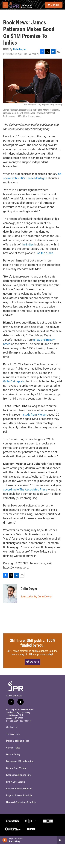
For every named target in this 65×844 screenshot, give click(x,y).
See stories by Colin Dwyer (36, 596)
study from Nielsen (35, 414)
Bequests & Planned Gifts (19, 775)
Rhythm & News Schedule (19, 795)
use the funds (44, 253)
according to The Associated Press (25, 489)
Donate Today (13, 754)
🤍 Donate (32, 661)
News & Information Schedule (21, 802)
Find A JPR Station (15, 782)
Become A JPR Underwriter (20, 761)
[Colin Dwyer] (10, 593)
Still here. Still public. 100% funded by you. (32, 643)
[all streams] (61, 840)
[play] (5, 840)
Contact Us (11, 727)
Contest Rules (13, 748)
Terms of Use (13, 734)
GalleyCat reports (14, 381)
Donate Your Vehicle (16, 768)
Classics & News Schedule (19, 789)
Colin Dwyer (19, 49)
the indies (27, 244)
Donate (54, 4)
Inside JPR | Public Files (17, 741)
